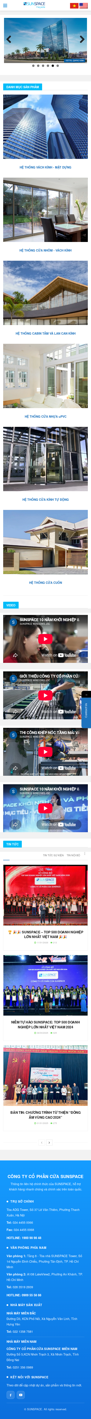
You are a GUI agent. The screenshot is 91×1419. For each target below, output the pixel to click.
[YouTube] (21, 1395)
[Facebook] (11, 1395)
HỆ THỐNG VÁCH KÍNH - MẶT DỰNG (45, 167)
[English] (83, 5)
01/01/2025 (42, 1123)
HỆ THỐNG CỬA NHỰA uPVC (45, 416)
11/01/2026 (42, 942)
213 (54, 942)
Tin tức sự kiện (53, 855)
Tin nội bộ (73, 855)
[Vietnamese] (74, 5)
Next (80, 39)
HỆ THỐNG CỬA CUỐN (45, 582)
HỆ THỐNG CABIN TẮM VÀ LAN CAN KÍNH (46, 333)
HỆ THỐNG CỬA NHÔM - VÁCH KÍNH (45, 250)
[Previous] (42, 1143)
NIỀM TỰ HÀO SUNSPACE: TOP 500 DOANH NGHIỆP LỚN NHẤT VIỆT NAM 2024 (45, 1024)
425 (54, 1032)
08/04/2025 (42, 1032)
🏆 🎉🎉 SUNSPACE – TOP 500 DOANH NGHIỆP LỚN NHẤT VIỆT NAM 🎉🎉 (45, 934)
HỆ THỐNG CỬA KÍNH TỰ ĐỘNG (45, 499)
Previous (10, 39)
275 (54, 1123)
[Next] (49, 1143)
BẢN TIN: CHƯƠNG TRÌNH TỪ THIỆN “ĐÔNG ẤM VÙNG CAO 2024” (45, 1115)
